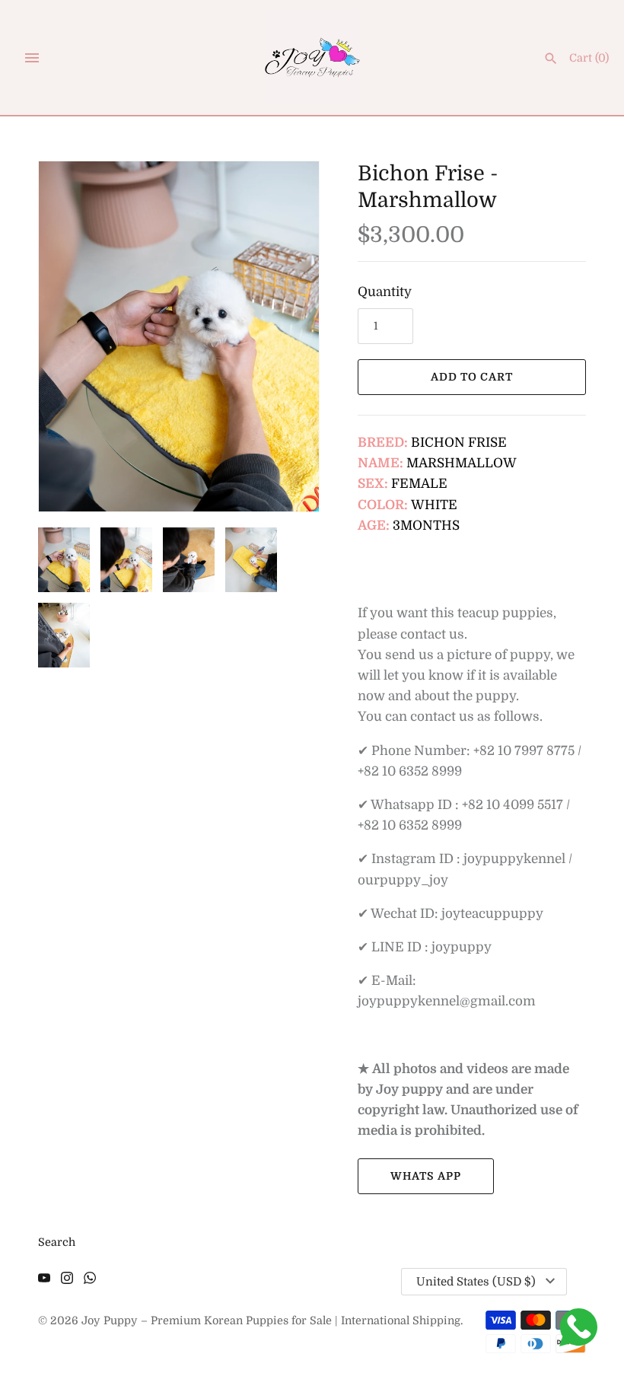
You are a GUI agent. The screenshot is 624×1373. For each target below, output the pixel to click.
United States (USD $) (476, 1282)
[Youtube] (44, 1282)
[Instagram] (67, 1282)
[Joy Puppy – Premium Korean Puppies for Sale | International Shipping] (312, 57)
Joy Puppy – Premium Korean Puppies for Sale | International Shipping (270, 1320)
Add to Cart (472, 377)
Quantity (385, 292)
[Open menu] (32, 58)
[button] (287, 336)
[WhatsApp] (90, 1282)
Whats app (425, 1176)
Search (56, 1242)
